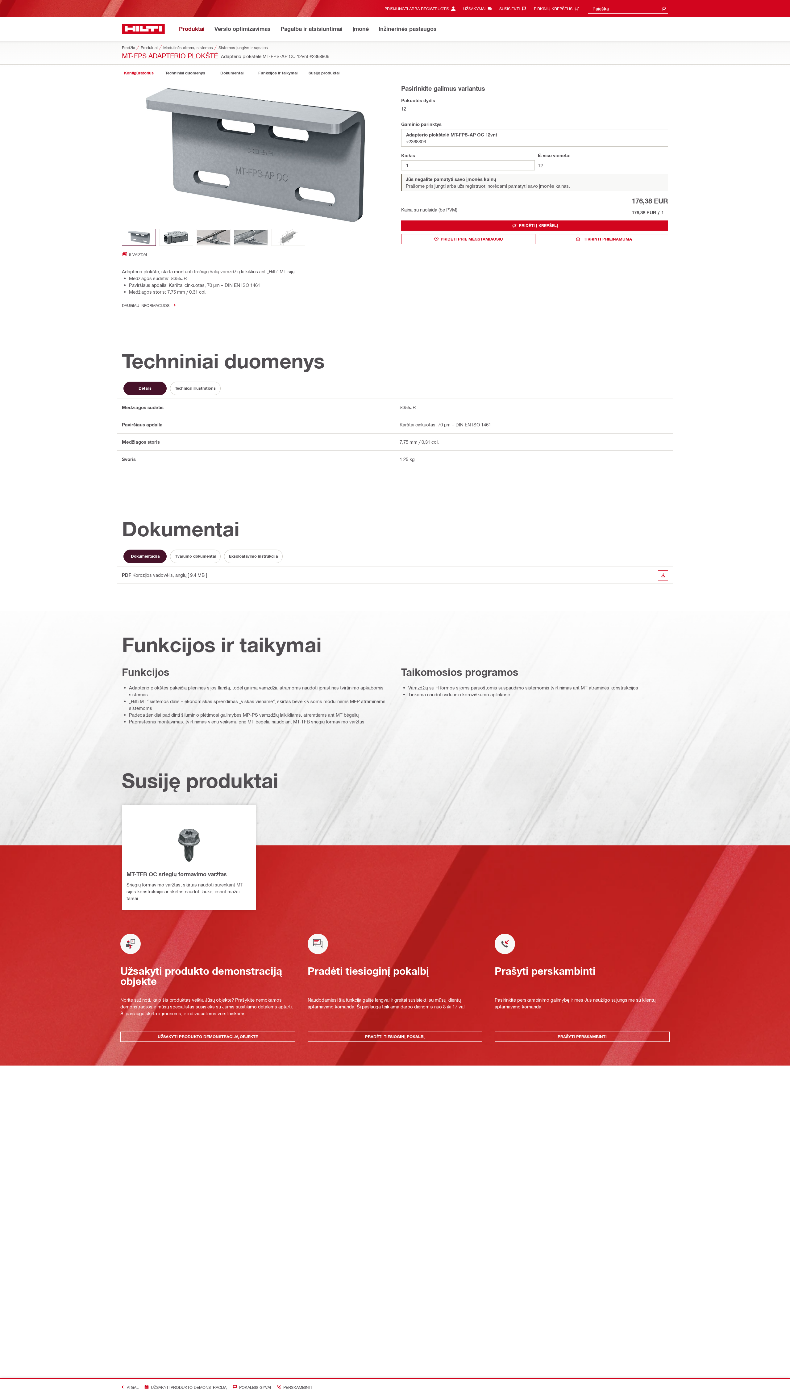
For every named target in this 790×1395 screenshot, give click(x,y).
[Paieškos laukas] (664, 8)
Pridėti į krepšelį (538, 225)
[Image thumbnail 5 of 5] (288, 237)
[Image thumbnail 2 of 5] (176, 237)
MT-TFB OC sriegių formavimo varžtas (177, 874)
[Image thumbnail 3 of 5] (214, 237)
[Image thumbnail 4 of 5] (251, 237)
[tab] (138, 73)
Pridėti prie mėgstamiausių (472, 239)
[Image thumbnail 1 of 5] (139, 237)
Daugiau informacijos (145, 305)
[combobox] (628, 8)
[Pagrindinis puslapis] (143, 29)
